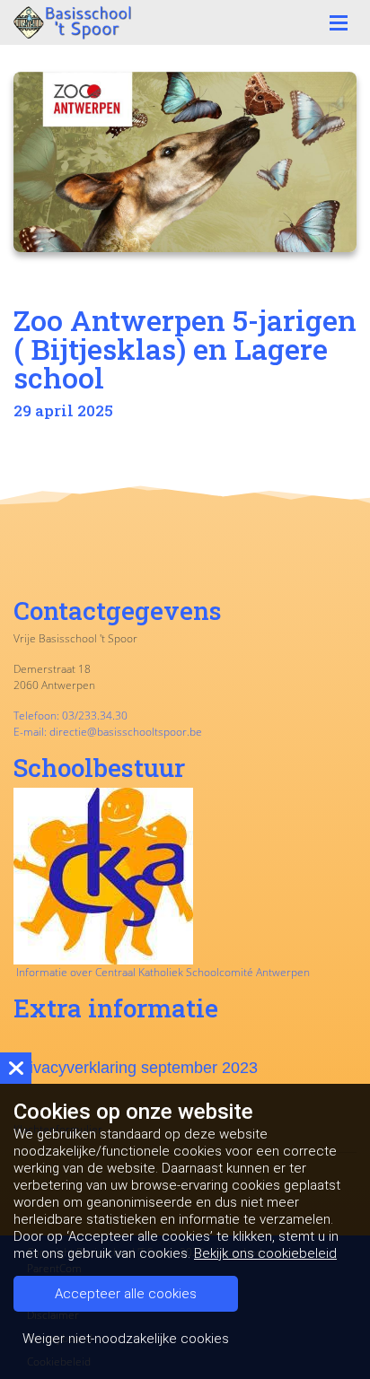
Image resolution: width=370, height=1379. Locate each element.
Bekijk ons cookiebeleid (265, 1253)
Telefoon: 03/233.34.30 (70, 715)
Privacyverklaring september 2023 (135, 1068)
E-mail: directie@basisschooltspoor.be (107, 731)
